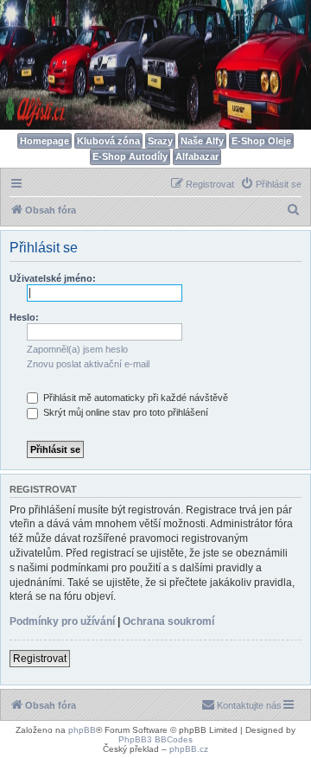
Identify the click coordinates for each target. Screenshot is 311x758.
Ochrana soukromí (168, 621)
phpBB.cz (188, 749)
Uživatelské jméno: (53, 278)
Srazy (160, 141)
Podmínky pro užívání (62, 621)
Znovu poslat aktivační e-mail (88, 364)
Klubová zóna (108, 141)
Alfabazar (197, 156)
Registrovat (40, 659)
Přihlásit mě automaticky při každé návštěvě (134, 397)
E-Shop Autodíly (130, 156)
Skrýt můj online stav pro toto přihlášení (124, 412)
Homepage (44, 141)
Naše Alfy (202, 141)
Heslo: (24, 317)
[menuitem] (270, 184)
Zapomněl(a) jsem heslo (77, 349)
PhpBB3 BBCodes (155, 739)
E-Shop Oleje (261, 141)
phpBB (82, 730)
